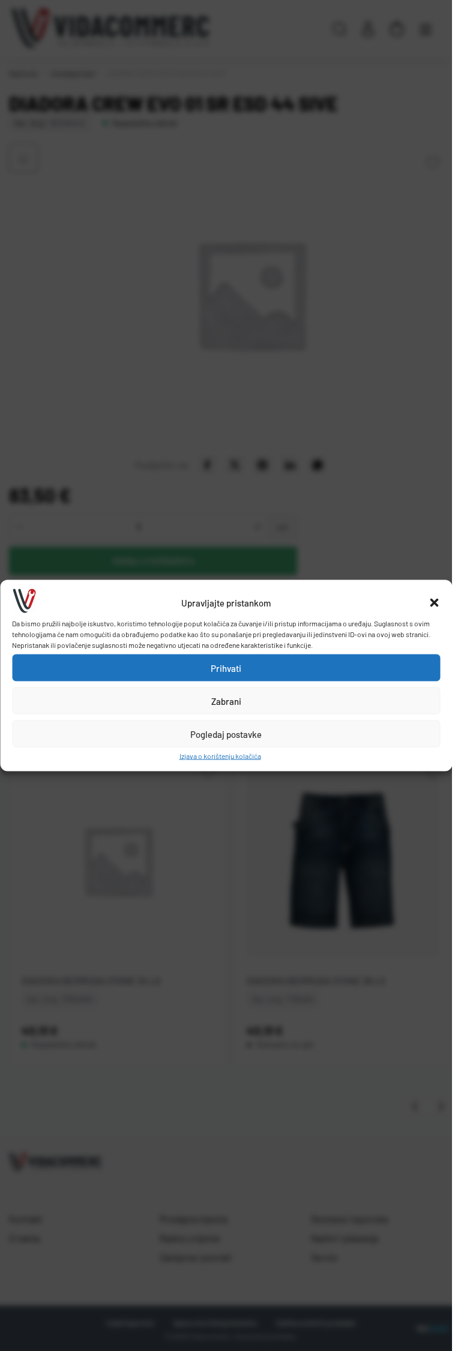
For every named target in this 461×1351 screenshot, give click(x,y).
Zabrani (226, 700)
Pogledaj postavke (226, 733)
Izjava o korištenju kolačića (220, 756)
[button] (434, 603)
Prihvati (226, 667)
